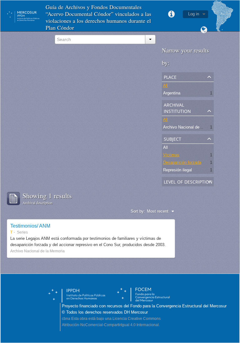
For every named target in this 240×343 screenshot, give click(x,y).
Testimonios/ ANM (30, 226)
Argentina (171, 93)
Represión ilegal (177, 170)
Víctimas (171, 155)
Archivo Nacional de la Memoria (192, 127)
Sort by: (138, 211)
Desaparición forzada (182, 162)
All (165, 85)
